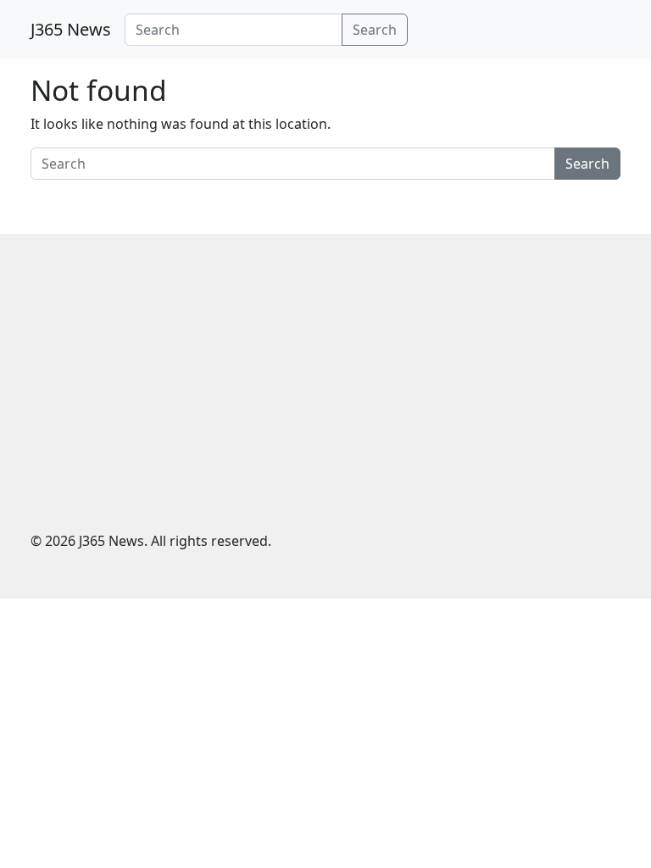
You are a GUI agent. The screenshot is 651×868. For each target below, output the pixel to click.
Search (375, 29)
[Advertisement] (325, 395)
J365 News (71, 29)
